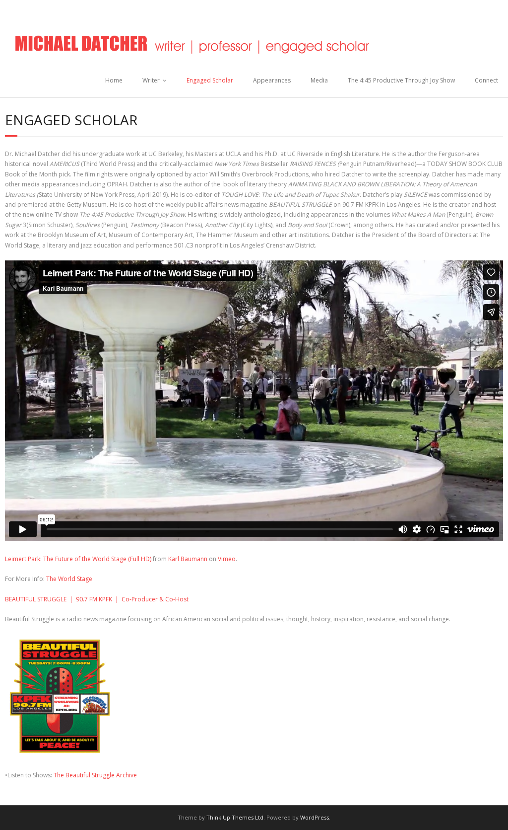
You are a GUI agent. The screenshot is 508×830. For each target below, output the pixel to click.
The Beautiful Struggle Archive (95, 775)
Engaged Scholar (210, 80)
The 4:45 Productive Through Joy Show (401, 80)
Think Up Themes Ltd (234, 817)
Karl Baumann (187, 559)
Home (114, 80)
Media (319, 80)
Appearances (272, 80)
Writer (151, 80)
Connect (486, 80)
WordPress (314, 817)
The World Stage (68, 579)
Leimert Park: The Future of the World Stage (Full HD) (78, 559)
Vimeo (227, 559)
